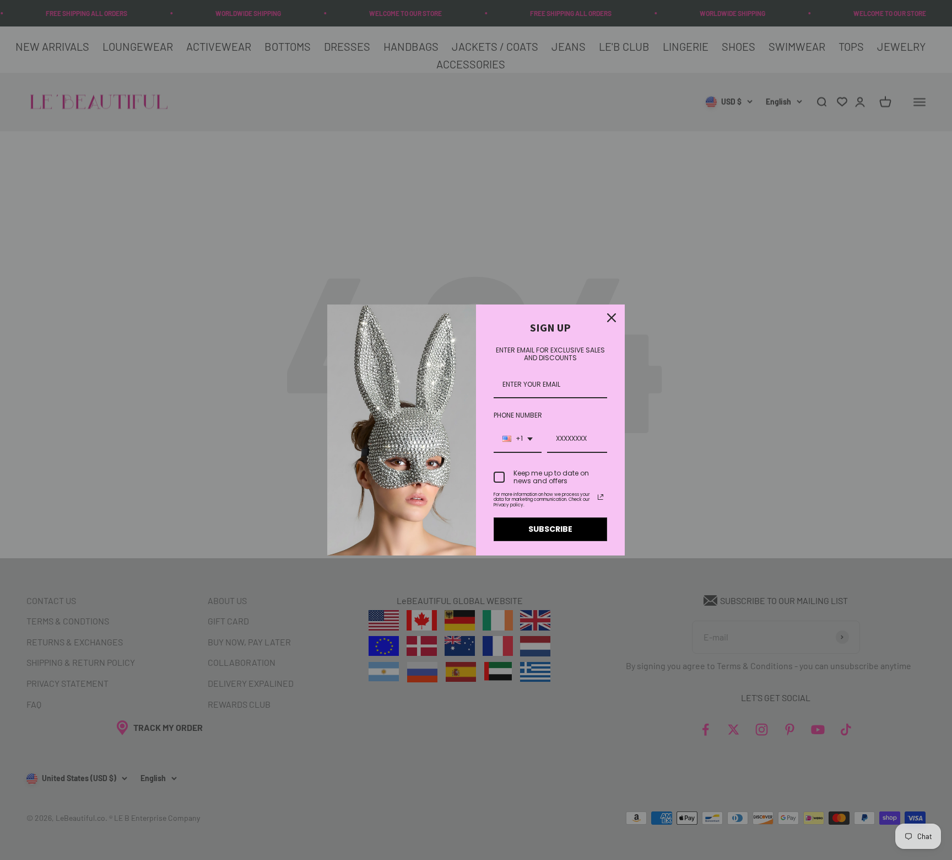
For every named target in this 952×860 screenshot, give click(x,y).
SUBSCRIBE (550, 529)
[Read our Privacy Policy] (600, 497)
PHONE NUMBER (518, 415)
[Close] (611, 318)
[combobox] (518, 439)
